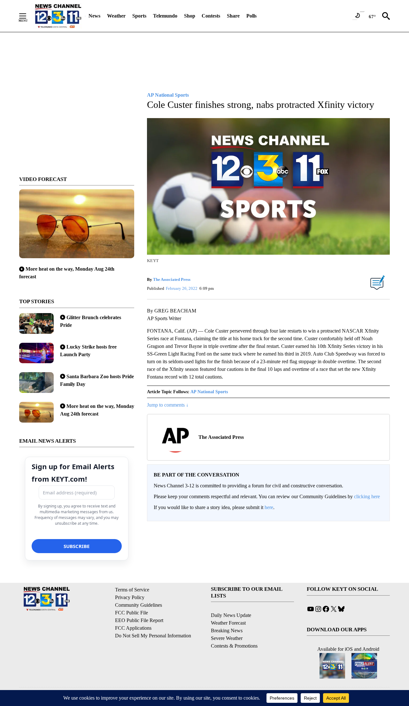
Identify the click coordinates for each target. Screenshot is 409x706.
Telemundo (165, 16)
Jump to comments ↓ (168, 405)
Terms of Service (132, 589)
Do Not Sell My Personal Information (153, 635)
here (269, 507)
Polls (251, 16)
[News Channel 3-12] (58, 16)
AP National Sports (209, 391)
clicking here (367, 496)
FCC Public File (131, 612)
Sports (139, 16)
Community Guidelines (138, 605)
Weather (116, 16)
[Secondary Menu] (27, 16)
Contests (211, 16)
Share (233, 16)
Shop (189, 16)
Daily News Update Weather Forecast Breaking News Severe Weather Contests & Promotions (234, 630)
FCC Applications (133, 628)
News (94, 16)
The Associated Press (171, 279)
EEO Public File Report (139, 620)
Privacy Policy (129, 597)
